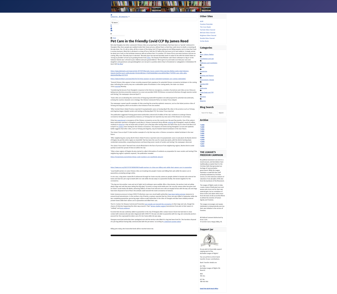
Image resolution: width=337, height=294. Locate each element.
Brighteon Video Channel (208, 35)
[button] (154, 27)
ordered (170, 122)
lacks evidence (125, 208)
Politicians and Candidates (208, 63)
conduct (121, 126)
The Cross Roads (205, 27)
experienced (121, 120)
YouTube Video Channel (207, 30)
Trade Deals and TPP (207, 92)
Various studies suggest (158, 206)
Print (114, 38)
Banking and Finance (207, 75)
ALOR (201, 21)
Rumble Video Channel (207, 38)
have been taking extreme (176, 194)
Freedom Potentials (206, 24)
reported (118, 86)
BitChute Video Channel (207, 33)
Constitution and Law (207, 59)
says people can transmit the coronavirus (158, 204)
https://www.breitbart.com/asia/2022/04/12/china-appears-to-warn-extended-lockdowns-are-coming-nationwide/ (148, 79)
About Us (203, 101)
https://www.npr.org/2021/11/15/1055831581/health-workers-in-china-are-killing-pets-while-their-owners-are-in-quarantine (151, 167)
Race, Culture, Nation (207, 54)
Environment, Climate (207, 80)
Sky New (120, 64)
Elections (203, 97)
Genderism (203, 71)
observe (121, 124)
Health (202, 67)
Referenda (203, 88)
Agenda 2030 (204, 84)
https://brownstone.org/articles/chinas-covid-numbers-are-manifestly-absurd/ (137, 157)
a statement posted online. (172, 221)
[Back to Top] (334, 291)
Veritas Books (204, 41)
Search (115, 22)
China (149, 58)
